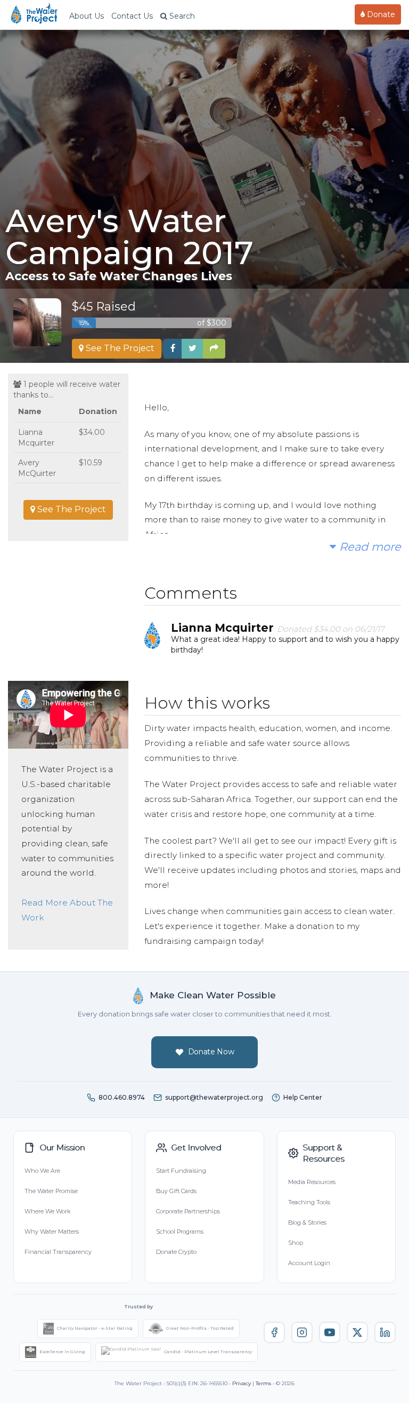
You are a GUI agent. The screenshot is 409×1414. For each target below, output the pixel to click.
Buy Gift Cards (176, 1191)
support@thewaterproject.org (214, 1097)
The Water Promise (51, 1191)
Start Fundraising (181, 1170)
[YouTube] (329, 1332)
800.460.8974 (122, 1097)
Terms (263, 1383)
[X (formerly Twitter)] (357, 1332)
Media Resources (312, 1182)
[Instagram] (302, 1332)
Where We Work (47, 1211)
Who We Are (42, 1170)
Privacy (241, 1383)
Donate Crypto (176, 1252)
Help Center (302, 1097)
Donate (380, 14)
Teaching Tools (309, 1202)
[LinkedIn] (385, 1332)
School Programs (179, 1231)
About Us (86, 16)
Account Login (309, 1263)
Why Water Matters (51, 1231)
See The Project (119, 348)
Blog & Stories (307, 1222)
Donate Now (211, 1051)
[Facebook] (274, 1332)
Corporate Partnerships (188, 1211)
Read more (368, 546)
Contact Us (132, 16)
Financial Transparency (58, 1252)
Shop (295, 1242)
